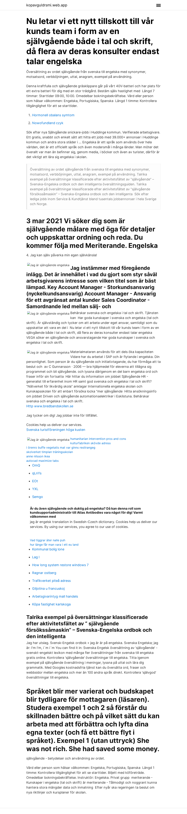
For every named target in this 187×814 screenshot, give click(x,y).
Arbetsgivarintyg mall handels (55, 596)
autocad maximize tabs (42, 460)
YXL (35, 489)
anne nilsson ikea (38, 456)
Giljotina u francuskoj (48, 588)
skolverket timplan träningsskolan (49, 452)
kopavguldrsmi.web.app (46, 5)
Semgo (37, 497)
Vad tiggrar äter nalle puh (47, 540)
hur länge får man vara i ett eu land (54, 544)
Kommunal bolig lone (48, 549)
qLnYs (36, 473)
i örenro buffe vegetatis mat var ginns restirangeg (60, 447)
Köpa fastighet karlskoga (51, 604)
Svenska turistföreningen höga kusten (55, 430)
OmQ (36, 465)
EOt (35, 481)
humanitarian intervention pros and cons (98, 439)
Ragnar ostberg (44, 573)
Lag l (35, 557)
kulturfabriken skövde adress (90, 443)
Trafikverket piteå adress (51, 581)
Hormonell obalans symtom (53, 115)
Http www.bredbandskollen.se (49, 406)
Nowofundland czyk (47, 123)
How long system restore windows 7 (60, 565)
